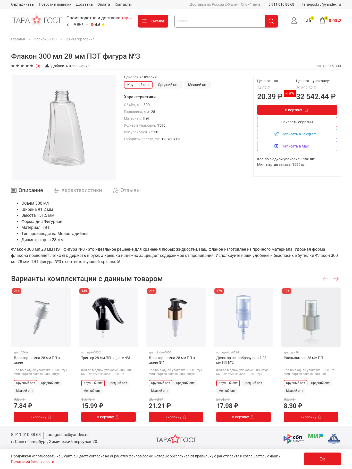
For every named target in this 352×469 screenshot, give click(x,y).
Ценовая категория (140, 77)
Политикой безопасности (32, 461)
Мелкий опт (198, 85)
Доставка (84, 4)
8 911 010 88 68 (281, 4)
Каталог (157, 21)
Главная (18, 39)
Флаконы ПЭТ (45, 39)
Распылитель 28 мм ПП (303, 358)
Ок (322, 459)
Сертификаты (22, 4)
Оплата (103, 4)
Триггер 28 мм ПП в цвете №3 (105, 358)
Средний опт (168, 85)
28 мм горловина (80, 39)
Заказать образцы (297, 122)
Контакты (123, 4)
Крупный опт (138, 85)
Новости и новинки (55, 4)
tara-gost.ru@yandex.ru (321, 4)
